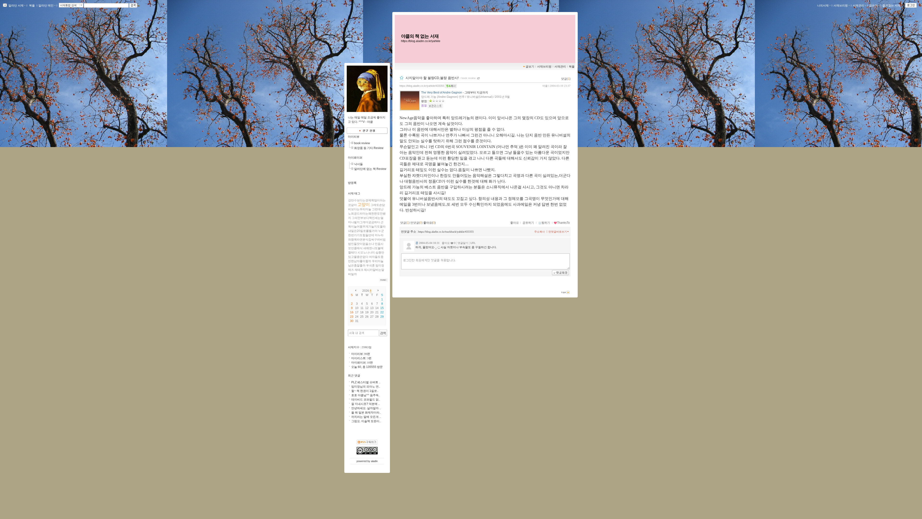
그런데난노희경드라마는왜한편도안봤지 (367, 214)
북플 (32, 5)
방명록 (352, 183)
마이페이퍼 (355, 157)
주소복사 (539, 231)
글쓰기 (873, 5)
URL (473, 242)
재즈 (351, 270)
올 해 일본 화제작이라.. (366, 412)
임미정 (380, 265)
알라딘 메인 (46, 5)
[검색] (383, 333)
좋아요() (429, 222)
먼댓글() (416, 222)
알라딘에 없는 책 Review (370, 169)
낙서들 (358, 164)
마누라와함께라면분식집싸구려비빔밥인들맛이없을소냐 (367, 240)
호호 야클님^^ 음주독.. (365, 395)
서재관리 (858, 5)
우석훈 (370, 265)
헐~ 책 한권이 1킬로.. (364, 391)
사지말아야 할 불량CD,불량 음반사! (432, 78)
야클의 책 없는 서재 (420, 36)
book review (468, 78)
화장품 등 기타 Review (368, 148)
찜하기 (545, 222)
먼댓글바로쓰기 (557, 231)
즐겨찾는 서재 (891, 5)
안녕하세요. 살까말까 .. (366, 408)
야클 (545, 85)
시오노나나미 (366, 252)
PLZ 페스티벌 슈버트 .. (365, 382)
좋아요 (514, 222)
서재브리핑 (840, 5)
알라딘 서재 (16, 5)
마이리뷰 (353, 136)
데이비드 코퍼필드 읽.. (365, 399)
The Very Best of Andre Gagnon (441, 92)
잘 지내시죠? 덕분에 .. (365, 404)
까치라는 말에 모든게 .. (366, 417)
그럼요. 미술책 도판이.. (366, 421)
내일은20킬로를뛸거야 (362, 231)
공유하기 (528, 222)
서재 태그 (354, 193)
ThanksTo (563, 222)
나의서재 (823, 5)
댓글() (565, 78)
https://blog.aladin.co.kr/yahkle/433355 (422, 85)
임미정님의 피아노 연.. (365, 386)
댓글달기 (463, 242)
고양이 (364, 204)
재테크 (359, 270)
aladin (374, 461)
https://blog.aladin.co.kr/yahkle (420, 41)
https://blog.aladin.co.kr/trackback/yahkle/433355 (446, 231)
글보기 (530, 66)
